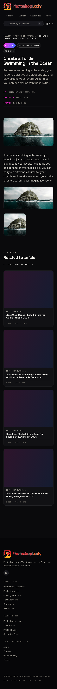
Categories (35, 15)
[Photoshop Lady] (23, 6)
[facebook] (6, 572)
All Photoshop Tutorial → (18, 264)
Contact (7, 651)
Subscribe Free (11, 634)
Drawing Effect (12, 595)
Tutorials (22, 15)
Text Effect (11, 599)
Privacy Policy (10, 655)
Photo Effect (11, 591)
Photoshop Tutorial (25, 36)
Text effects (9, 625)
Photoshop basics (12, 621)
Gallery (9, 15)
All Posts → (9, 608)
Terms (7, 660)
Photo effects (10, 630)
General (9, 604)
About (48, 15)
